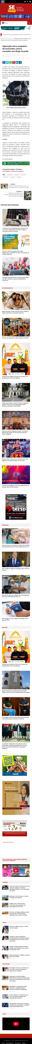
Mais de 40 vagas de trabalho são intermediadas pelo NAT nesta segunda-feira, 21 (15, 595)
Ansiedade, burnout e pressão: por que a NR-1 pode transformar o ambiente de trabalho (19, 969)
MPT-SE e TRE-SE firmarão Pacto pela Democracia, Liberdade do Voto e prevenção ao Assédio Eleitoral (15, 252)
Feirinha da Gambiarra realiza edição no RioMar (15, 338)
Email (28, 58)
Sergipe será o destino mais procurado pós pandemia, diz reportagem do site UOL (17, 905)
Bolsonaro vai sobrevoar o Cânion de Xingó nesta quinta (18, 896)
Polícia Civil (23, 55)
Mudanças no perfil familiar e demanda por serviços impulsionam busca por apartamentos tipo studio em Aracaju (19, 979)
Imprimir (22, 58)
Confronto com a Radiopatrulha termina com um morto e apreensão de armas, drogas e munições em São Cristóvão (15, 229)
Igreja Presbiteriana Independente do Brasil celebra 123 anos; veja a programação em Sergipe (16, 691)
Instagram (7, 171)
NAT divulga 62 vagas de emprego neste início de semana (15, 569)
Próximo (19, 191)
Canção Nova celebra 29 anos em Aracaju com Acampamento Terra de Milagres (15, 377)
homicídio (13, 55)
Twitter (13, 171)
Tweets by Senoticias (8, 842)
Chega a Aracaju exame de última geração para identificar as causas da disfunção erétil (18, 948)
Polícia (18, 54)
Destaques (14, 54)
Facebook (20, 171)
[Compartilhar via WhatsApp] (10, 62)
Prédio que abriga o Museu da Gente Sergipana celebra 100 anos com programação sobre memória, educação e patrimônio (15, 404)
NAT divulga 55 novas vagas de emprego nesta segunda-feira (15, 619)
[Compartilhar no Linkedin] (17, 62)
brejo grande (8, 55)
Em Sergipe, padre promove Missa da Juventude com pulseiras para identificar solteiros (15, 718)
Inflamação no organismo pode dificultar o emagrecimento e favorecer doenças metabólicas (18, 988)
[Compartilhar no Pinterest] (13, 62)
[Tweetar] (7, 62)
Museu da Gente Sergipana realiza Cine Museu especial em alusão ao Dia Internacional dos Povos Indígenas (15, 432)
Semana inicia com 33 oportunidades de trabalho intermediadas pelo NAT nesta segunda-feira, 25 (16, 545)
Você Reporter (9, 1043)
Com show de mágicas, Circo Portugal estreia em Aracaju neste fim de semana (15, 486)
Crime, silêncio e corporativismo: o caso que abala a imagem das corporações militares (19, 996)
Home (3, 1043)
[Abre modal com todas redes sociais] (20, 62)
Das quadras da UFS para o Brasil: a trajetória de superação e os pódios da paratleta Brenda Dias (19, 1005)
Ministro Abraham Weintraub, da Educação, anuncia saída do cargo (19, 186)
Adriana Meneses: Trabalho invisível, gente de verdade (19, 955)
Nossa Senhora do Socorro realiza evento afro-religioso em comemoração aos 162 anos (15, 459)
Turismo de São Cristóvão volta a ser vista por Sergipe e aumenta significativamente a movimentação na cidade (19, 888)
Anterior (13, 184)
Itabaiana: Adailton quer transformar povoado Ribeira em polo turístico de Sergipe (13, 194)
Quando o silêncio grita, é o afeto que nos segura (18, 927)
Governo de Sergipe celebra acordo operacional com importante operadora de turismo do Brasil (19, 913)
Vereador (9, 56)
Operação (18, 55)
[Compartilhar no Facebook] (3, 62)
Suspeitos (4, 56)
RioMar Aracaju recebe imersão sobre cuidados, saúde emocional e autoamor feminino (15, 312)
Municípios (18, 1043)
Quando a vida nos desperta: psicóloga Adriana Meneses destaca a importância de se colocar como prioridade (19, 939)
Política (24, 1043)
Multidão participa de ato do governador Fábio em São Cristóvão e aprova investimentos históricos (15, 279)
